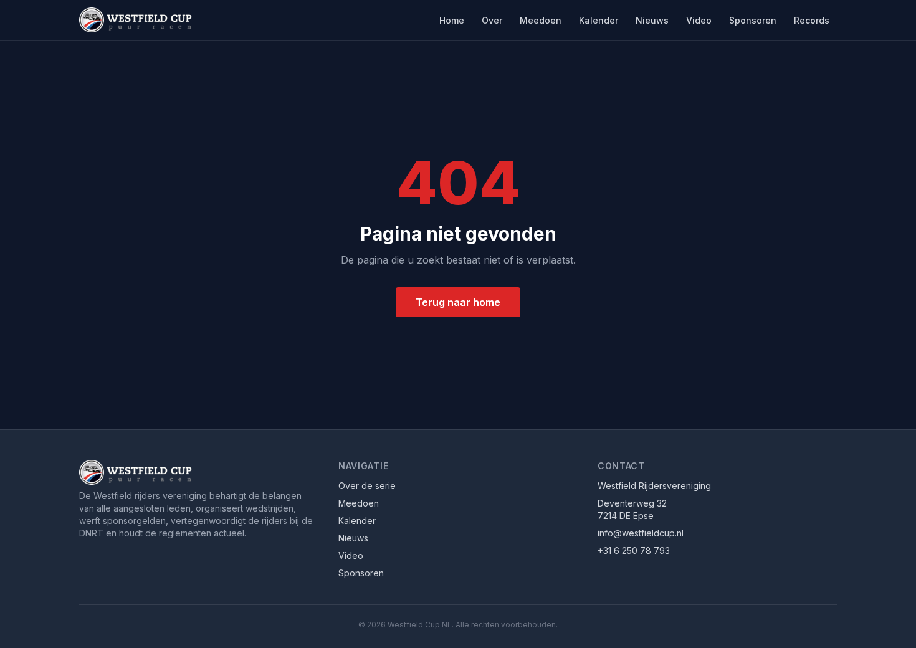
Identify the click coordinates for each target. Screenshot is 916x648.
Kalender (598, 20)
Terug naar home (458, 302)
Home (451, 20)
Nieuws (652, 20)
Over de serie (367, 485)
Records (811, 20)
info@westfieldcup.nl (641, 533)
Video (699, 20)
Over (492, 20)
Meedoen (540, 20)
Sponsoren (752, 20)
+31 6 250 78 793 (634, 550)
